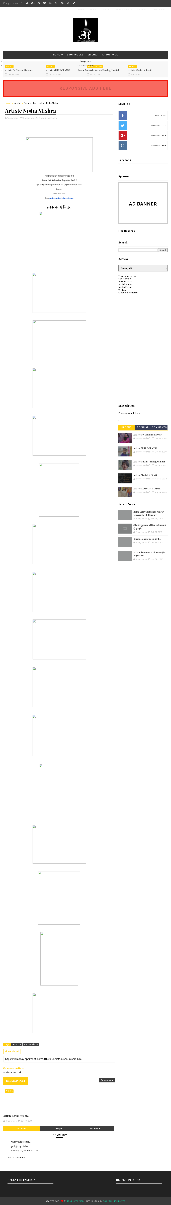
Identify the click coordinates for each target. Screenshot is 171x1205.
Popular (143, 427)
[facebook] (21, 3)
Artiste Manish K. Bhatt (145, 475)
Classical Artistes (128, 292)
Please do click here (129, 413)
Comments (159, 427)
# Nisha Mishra (31, 1044)
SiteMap (93, 54)
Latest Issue (158, 9)
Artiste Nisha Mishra (16, 1115)
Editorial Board (124, 9)
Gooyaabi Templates (114, 1201)
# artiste (17, 1044)
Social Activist (85, 70)
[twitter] (26, 3)
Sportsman (124, 278)
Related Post (15, 1080)
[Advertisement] (143, 348)
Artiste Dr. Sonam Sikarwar (147, 434)
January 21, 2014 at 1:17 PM (24, 1150)
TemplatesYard (75, 1201)
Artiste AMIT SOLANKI (145, 448)
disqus (58, 1128)
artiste (17, 103)
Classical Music (85, 65)
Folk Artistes (125, 281)
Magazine (85, 61)
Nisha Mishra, (51, 118)
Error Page (110, 54)
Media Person (125, 287)
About (93, 9)
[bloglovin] (44, 3)
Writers (122, 290)
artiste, (40, 118)
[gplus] (32, 3)
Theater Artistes (127, 276)
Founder (141, 9)
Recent (126, 427)
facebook (95, 1128)
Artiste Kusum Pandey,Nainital (149, 461)
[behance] (61, 3)
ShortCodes (75, 54)
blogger (22, 1128)
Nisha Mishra (30, 103)
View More (108, 1080)
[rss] (56, 3)
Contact (106, 9)
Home (81, 9)
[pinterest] (38, 3)
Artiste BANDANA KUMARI (146, 488)
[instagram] (67, 3)
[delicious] (73, 3)
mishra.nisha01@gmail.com (61, 198)
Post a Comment (17, 1157)
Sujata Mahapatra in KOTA (147, 538)
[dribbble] (50, 3)
